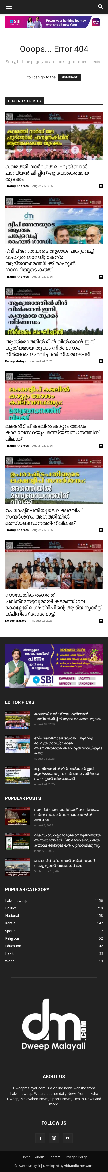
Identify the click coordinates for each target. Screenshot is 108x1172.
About (39, 1157)
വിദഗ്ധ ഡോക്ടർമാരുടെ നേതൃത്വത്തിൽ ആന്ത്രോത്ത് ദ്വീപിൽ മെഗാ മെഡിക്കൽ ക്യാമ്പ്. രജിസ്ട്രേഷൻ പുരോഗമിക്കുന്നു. (67, 840)
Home (26, 1157)
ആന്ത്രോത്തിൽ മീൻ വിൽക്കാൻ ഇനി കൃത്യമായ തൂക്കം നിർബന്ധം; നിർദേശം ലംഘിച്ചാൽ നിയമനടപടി (50, 348)
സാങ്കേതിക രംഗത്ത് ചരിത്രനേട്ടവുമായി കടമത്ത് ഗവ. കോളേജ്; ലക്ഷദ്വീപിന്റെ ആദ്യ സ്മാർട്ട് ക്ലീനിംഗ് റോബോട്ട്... (52, 604)
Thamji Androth (17, 186)
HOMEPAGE (70, 77)
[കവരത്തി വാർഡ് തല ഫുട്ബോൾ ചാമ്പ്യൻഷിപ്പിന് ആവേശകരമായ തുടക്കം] (54, 136)
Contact (54, 1157)
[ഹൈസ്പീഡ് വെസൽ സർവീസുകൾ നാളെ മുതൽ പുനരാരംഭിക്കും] (17, 867)
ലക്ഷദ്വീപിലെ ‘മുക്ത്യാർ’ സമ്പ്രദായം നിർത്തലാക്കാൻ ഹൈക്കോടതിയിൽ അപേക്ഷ (66, 815)
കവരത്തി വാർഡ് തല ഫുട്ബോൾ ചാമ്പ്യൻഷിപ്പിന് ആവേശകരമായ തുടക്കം (47, 172)
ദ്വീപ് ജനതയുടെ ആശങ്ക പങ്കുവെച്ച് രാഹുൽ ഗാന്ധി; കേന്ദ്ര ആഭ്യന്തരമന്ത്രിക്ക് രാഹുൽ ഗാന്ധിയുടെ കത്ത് (49, 260)
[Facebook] (40, 1138)
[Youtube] (68, 1138)
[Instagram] (54, 1138)
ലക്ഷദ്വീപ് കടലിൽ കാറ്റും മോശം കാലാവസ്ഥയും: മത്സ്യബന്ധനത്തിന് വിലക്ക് (51, 432)
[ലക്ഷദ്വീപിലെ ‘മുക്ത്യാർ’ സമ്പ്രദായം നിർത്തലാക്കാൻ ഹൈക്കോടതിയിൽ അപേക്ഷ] (17, 816)
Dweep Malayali (17, 361)
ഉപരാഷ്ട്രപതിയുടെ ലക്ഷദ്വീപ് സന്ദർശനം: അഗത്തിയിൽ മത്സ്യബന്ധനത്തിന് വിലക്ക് (43, 516)
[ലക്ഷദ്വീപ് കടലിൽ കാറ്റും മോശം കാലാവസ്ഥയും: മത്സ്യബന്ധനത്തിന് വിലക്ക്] (54, 395)
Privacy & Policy (76, 1157)
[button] (9, 7)
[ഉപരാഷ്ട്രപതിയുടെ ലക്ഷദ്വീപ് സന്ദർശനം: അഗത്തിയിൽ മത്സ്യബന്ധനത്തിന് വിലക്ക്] (54, 480)
